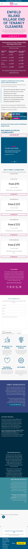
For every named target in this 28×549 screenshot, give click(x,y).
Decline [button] (13, 543)
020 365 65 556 (14, 73)
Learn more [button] (5, 547)
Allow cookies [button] (21, 543)
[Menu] (2, 3)
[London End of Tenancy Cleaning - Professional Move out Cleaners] (14, 4)
